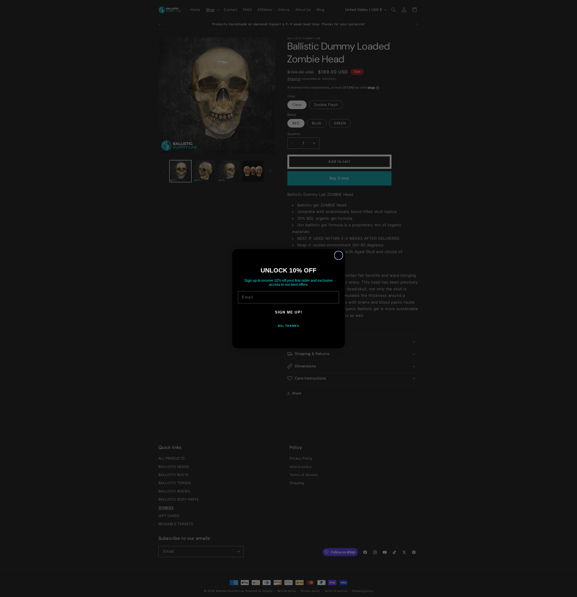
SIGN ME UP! (288, 312)
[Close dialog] (338, 255)
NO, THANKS (288, 325)
